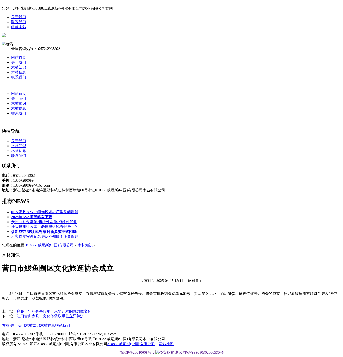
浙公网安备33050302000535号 (199, 352)
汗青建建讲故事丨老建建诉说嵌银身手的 (44, 227)
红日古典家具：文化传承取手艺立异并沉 (50, 316)
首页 (5, 325)
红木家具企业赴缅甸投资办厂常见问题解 (44, 212)
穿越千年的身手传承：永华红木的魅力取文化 (54, 311)
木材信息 (18, 72)
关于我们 (18, 17)
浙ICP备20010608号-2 (136, 352)
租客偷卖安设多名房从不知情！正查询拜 (44, 236)
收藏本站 (18, 27)
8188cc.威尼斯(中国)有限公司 (50, 245)
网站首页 (18, 57)
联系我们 (18, 22)
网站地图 (166, 344)
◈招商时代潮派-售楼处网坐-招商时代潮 (44, 222)
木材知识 (18, 67)
